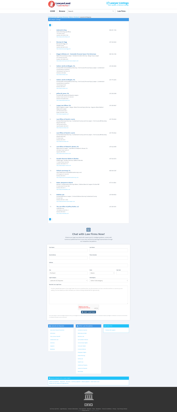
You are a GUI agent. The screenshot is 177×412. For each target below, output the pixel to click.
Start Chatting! (89, 312)
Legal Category (52, 277)
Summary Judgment (76, 381)
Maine (71, 17)
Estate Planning (81, 355)
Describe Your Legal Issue (55, 284)
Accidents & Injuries (82, 330)
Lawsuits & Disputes (57, 326)
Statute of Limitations (54, 381)
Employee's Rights (82, 352)
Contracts (52, 342)
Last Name (92, 247)
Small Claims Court (95, 381)
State (91, 270)
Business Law (81, 336)
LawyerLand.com (53, 17)
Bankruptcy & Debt (82, 333)
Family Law (80, 358)
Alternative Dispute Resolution (57, 330)
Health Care (80, 362)
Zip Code (119, 270)
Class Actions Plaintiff (55, 336)
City (50, 270)
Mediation (52, 349)
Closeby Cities (109, 326)
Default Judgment (86, 381)
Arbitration (52, 333)
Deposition (62, 381)
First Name (51, 247)
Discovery (68, 381)
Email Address (52, 255)
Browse (62, 11)
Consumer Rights (82, 346)
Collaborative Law (54, 339)
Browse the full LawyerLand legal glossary (59, 383)
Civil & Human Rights (83, 342)
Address (51, 262)
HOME (52, 11)
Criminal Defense (82, 349)
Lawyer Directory (63, 17)
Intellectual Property (82, 365)
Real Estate (80, 371)
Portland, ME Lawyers (110, 330)
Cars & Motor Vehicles (83, 339)
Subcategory (92, 277)
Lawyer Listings (119, 3)
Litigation (52, 346)
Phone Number (93, 255)
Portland (76, 17)
